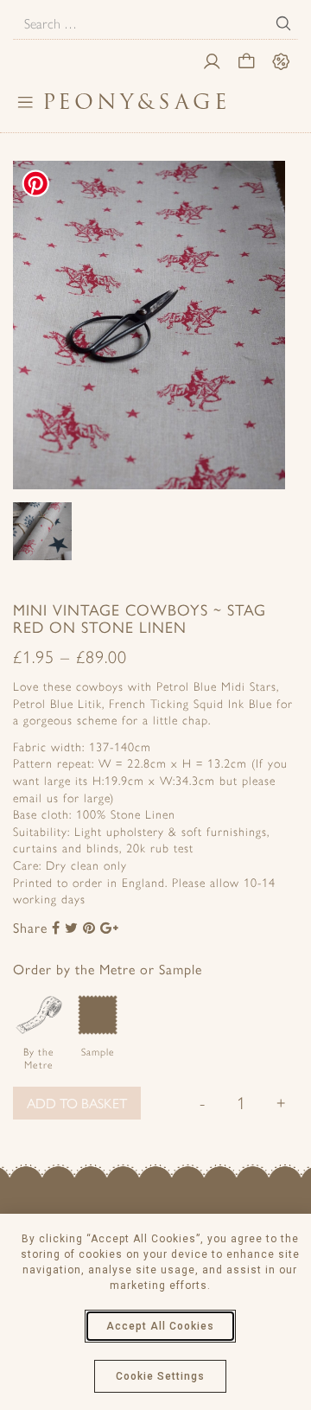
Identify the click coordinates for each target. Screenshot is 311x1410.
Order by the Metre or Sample (107, 969)
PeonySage (136, 102)
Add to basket (77, 1103)
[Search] (283, 23)
